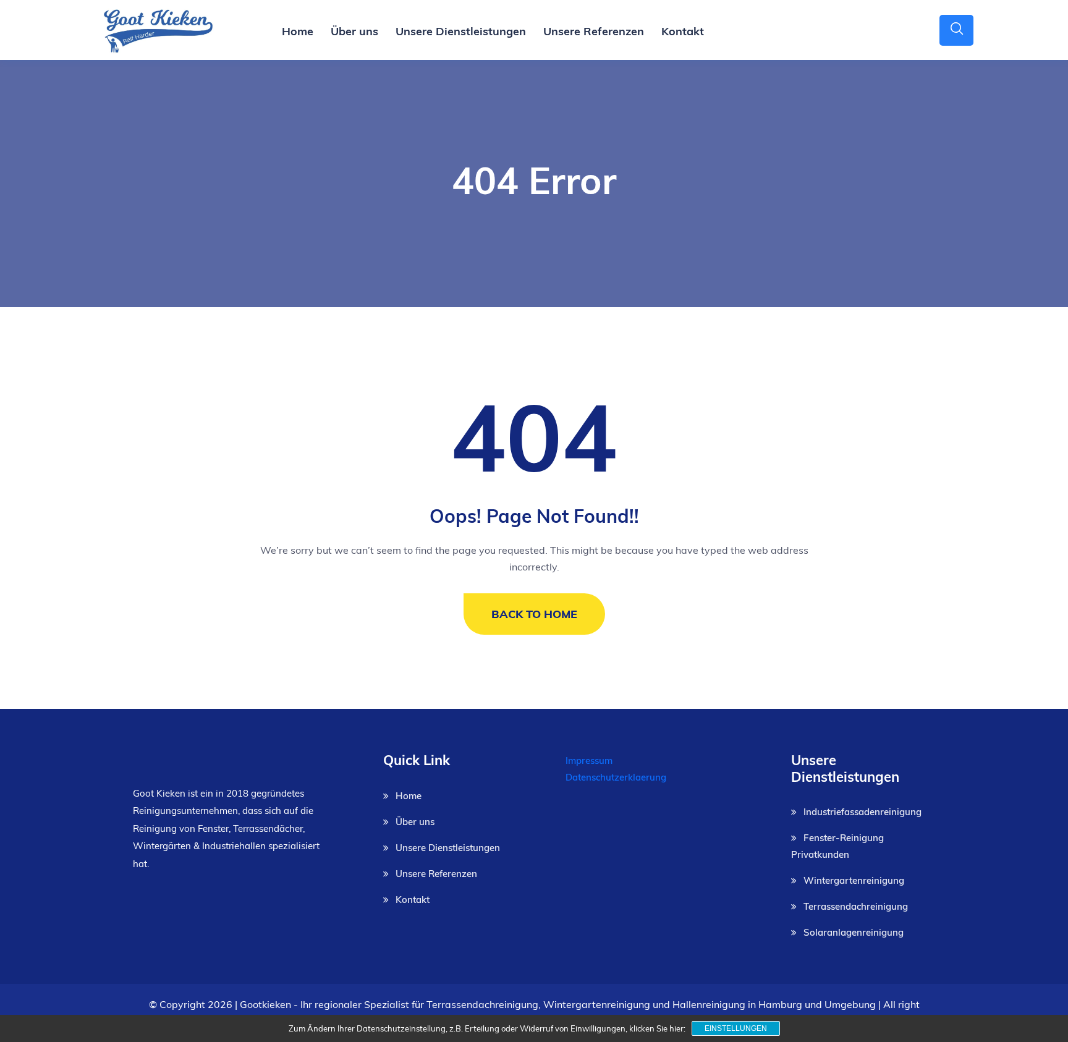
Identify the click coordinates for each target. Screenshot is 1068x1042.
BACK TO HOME (534, 614)
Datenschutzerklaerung (616, 777)
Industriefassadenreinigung (862, 812)
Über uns (354, 31)
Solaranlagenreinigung (853, 932)
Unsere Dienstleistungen (461, 31)
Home (297, 31)
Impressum (589, 760)
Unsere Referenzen (593, 31)
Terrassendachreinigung (855, 906)
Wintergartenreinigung (853, 880)
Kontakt (682, 31)
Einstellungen (736, 1028)
